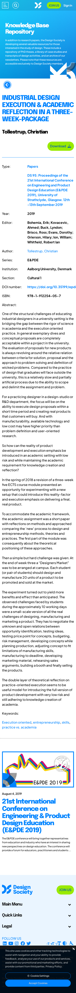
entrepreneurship (46, 722)
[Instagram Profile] (16, 943)
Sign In (67, 5)
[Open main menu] (5, 5)
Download (58, 146)
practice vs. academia (19, 727)
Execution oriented (16, 722)
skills (65, 722)
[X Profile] (29, 943)
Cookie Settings (39, 975)
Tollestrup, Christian (42, 251)
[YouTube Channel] (11, 943)
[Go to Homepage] (38, 5)
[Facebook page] (23, 943)
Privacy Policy (54, 966)
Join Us (54, 5)
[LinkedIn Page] (4, 943)
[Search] (15, 5)
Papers (32, 166)
